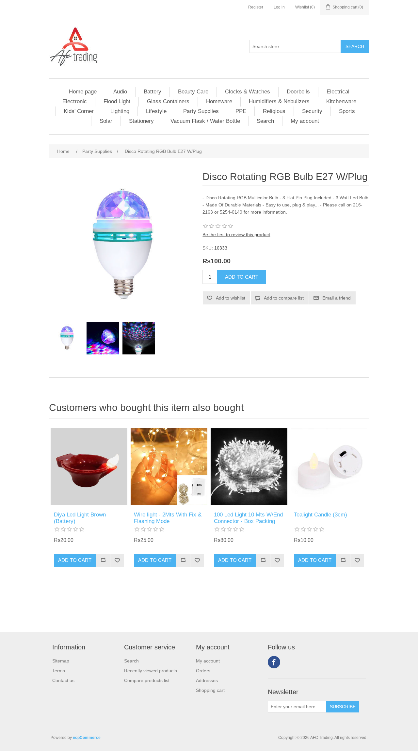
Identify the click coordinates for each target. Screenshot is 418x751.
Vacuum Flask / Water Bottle (205, 121)
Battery (152, 92)
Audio (120, 92)
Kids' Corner (79, 111)
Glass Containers (168, 101)
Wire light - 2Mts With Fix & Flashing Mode (167, 518)
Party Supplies (201, 111)
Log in (279, 7)
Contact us (63, 680)
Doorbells (298, 92)
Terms (58, 670)
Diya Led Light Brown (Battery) (80, 518)
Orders (203, 670)
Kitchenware (341, 101)
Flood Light (117, 101)
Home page (83, 92)
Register (255, 7)
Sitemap (60, 660)
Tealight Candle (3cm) (320, 515)
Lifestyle (156, 111)
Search (265, 121)
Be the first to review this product (236, 234)
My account (305, 121)
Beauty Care (193, 92)
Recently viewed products (150, 670)
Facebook (274, 662)
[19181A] (329, 466)
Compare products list (146, 680)
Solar (106, 121)
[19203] (89, 466)
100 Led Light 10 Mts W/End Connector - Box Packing (248, 518)
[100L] (249, 466)
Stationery (141, 121)
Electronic (74, 101)
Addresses (207, 680)
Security (312, 111)
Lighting (119, 111)
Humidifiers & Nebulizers (279, 101)
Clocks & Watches (247, 92)
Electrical (338, 92)
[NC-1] (169, 466)
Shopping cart (210, 690)
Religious (274, 111)
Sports (347, 111)
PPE (240, 111)
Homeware (219, 101)
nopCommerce (87, 737)
